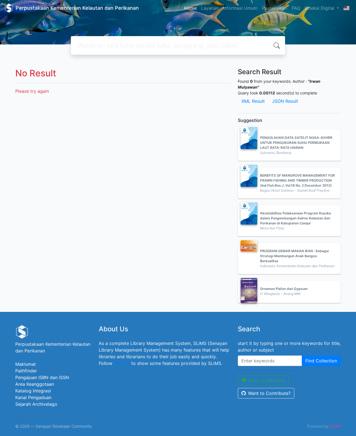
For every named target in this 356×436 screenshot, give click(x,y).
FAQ (296, 8)
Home (190, 8)
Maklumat (25, 364)
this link (122, 363)
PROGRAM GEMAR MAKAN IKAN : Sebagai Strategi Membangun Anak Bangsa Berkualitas (294, 256)
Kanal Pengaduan (33, 397)
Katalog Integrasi (33, 391)
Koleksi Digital (320, 8)
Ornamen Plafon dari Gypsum (284, 289)
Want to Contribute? (269, 393)
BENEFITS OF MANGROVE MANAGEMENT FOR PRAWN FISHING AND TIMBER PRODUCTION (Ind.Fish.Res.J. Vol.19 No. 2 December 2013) (297, 180)
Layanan (210, 8)
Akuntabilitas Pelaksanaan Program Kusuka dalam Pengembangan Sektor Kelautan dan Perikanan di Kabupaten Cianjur (295, 218)
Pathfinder (26, 371)
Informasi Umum (240, 8)
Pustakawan (274, 8)
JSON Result (285, 101)
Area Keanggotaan (34, 384)
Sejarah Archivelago (36, 404)
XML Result (253, 101)
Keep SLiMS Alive (267, 380)
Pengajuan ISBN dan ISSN (42, 377)
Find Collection (321, 361)
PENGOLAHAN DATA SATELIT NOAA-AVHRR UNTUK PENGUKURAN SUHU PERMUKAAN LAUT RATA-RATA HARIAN (296, 143)
